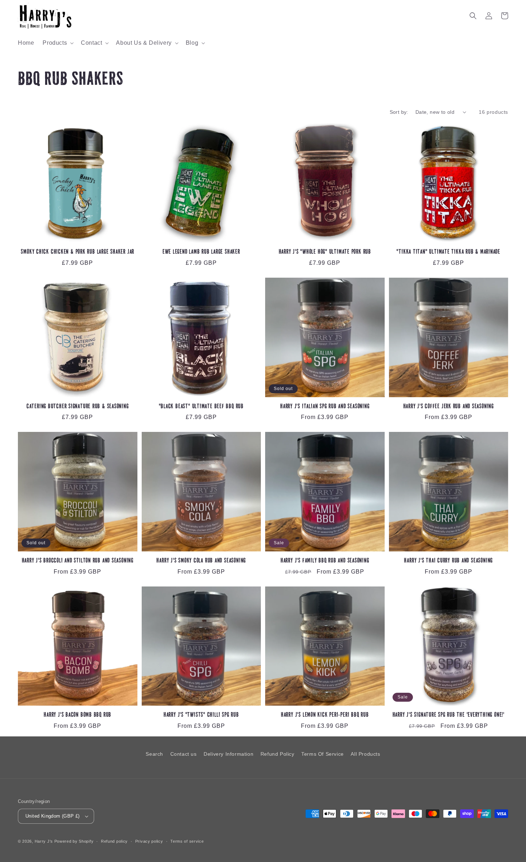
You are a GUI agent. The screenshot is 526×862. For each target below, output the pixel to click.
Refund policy (114, 841)
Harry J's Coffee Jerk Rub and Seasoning (448, 407)
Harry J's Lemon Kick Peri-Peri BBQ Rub (325, 715)
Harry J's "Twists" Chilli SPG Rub (201, 715)
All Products (365, 754)
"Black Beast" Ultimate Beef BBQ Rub (201, 407)
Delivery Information (228, 754)
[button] (57, 43)
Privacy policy (149, 841)
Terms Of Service (322, 754)
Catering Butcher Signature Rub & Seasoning (77, 407)
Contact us (183, 754)
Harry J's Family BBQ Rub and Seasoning (325, 561)
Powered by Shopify (74, 841)
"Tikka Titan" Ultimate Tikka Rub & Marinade (448, 252)
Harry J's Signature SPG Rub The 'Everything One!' (449, 715)
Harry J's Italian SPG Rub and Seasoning (324, 407)
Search (154, 754)
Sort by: (399, 112)
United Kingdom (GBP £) (52, 816)
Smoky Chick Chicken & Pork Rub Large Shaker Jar (77, 252)
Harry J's (44, 841)
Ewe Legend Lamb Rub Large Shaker (201, 252)
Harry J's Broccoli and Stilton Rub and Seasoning (77, 561)
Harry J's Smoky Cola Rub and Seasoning (201, 561)
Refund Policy (277, 754)
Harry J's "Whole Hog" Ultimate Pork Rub (325, 252)
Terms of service (187, 841)
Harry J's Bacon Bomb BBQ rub (77, 715)
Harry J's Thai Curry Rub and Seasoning (448, 561)
